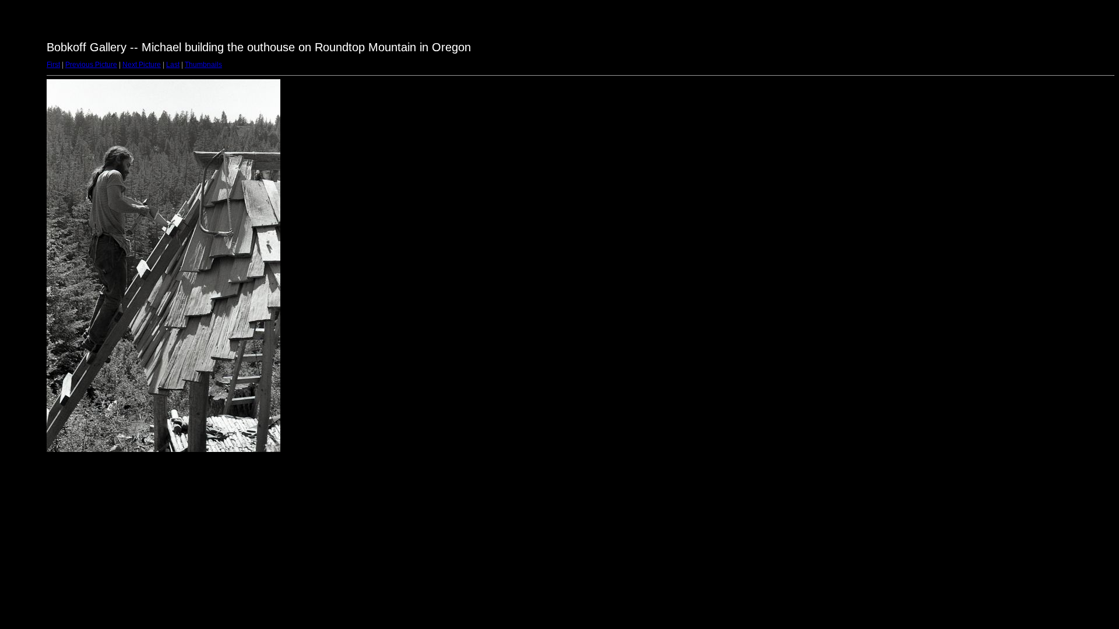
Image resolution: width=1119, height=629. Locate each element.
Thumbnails (203, 65)
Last (173, 65)
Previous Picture (91, 65)
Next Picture (141, 65)
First (53, 65)
